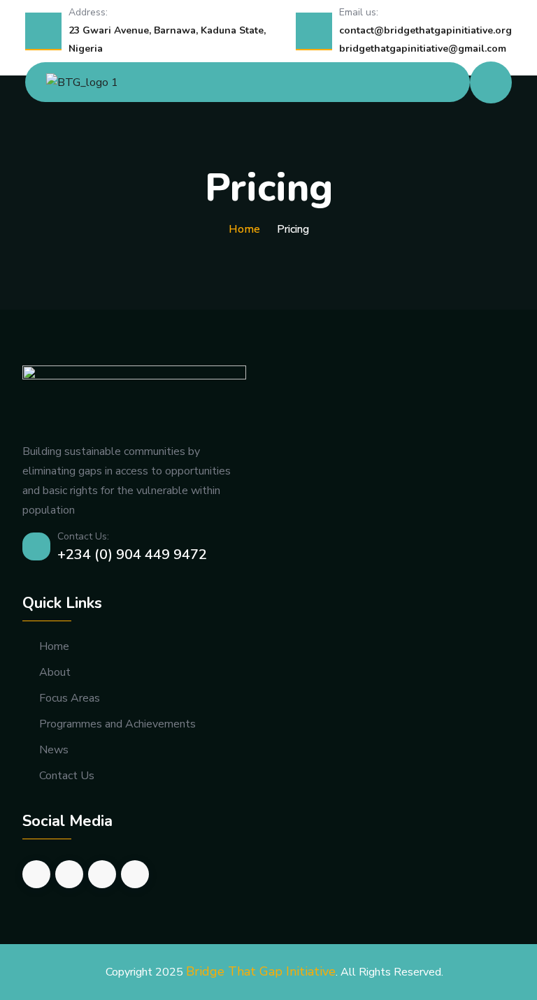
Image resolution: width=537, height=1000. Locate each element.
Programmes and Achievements (117, 724)
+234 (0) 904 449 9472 (132, 554)
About (55, 672)
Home (244, 229)
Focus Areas (69, 698)
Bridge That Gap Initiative (261, 971)
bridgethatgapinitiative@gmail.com (422, 48)
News (54, 750)
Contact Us (66, 776)
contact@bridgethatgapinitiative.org (425, 30)
